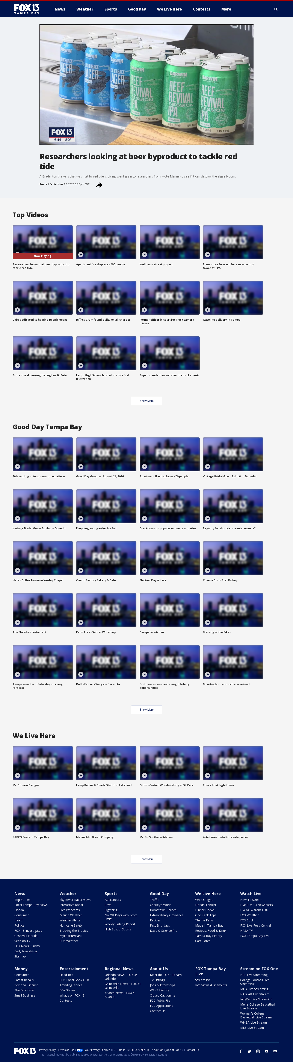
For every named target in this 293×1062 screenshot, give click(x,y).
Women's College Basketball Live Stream (256, 1015)
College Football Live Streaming (254, 982)
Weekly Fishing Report (120, 924)
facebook (240, 1051)
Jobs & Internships (162, 985)
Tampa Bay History (208, 936)
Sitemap (20, 956)
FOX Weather (69, 941)
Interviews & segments (211, 985)
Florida (19, 910)
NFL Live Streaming (253, 975)
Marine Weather (71, 915)
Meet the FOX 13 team (166, 975)
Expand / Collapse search (276, 9)
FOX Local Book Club (74, 980)
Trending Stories (71, 985)
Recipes (155, 920)
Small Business (24, 995)
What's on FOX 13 (72, 995)
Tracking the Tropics (74, 930)
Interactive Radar (71, 905)
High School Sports (118, 929)
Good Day (159, 893)
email (275, 1051)
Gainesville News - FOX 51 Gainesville (123, 986)
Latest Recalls (24, 980)
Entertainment (74, 968)
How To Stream (251, 900)
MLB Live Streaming (254, 989)
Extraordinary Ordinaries (166, 915)
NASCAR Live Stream (254, 994)
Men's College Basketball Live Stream (257, 1006)
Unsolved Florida (26, 936)
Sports (111, 893)
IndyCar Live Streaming (256, 999)
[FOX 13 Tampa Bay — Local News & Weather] (28, 9)
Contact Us (157, 1011)
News (19, 893)
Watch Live (250, 893)
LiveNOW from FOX (254, 910)
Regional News (119, 968)
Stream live (203, 980)
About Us (159, 968)
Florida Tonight (205, 905)
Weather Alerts (70, 920)
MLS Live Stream (252, 1028)
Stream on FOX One (259, 968)
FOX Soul (246, 920)
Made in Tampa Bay (209, 925)
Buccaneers (113, 900)
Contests (66, 1000)
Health (18, 920)
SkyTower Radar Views (75, 900)
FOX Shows (68, 990)
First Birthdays (160, 925)
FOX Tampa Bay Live (254, 936)
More (226, 9)
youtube (266, 1051)
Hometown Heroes (163, 910)
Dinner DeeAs (204, 910)
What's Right (204, 900)
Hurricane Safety (71, 925)
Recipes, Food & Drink (210, 930)
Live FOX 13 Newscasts (256, 905)
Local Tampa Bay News (31, 905)
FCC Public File (160, 1000)
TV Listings (157, 980)
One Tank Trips (205, 915)
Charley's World (160, 905)
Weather (68, 893)
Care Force (202, 941)
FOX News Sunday (27, 946)
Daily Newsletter (25, 951)
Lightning (111, 910)
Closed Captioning (162, 995)
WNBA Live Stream (253, 1022)
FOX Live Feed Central (255, 925)
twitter (249, 1051)
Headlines (66, 975)
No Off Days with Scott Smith (121, 917)
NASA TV (246, 930)
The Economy (24, 990)
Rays (108, 905)
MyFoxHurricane (71, 936)
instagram (258, 1051)
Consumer (21, 915)
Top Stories (22, 900)
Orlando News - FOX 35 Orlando (121, 977)
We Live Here (208, 893)
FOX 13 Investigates (28, 930)
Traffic (154, 900)
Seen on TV (22, 941)
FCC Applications (161, 1006)
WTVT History (159, 990)
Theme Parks (204, 920)
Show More (147, 400)
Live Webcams (70, 910)
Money (20, 968)
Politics (19, 925)
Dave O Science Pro (164, 930)
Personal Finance (26, 985)
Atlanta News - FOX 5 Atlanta (119, 995)
